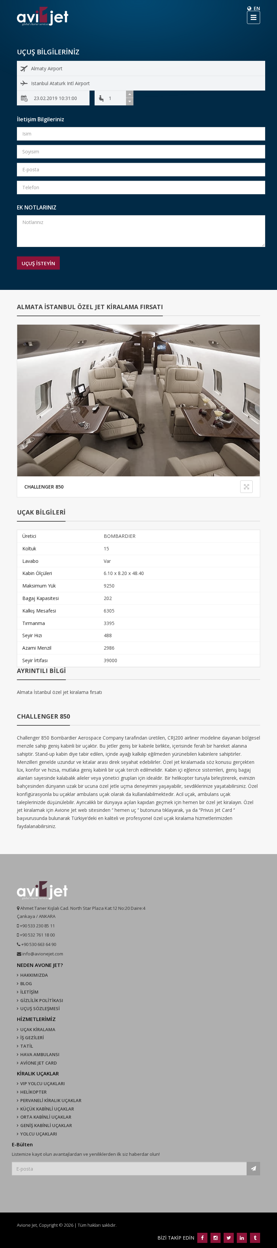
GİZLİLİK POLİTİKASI (41, 1000)
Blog (26, 983)
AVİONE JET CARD (38, 1063)
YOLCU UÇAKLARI (38, 1134)
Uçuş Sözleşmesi (40, 1008)
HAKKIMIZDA (34, 975)
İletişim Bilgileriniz (40, 119)
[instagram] (215, 1237)
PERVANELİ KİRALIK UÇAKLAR (50, 1100)
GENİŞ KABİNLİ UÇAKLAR (46, 1125)
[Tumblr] (254, 1237)
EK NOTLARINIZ (36, 207)
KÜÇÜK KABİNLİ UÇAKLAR (47, 1109)
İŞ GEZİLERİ (32, 1037)
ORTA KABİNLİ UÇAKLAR (45, 1117)
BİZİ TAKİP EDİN (176, 1237)
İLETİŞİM (29, 992)
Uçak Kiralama (37, 1029)
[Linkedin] (241, 1237)
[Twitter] (228, 1237)
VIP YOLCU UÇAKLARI (42, 1083)
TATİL (26, 1046)
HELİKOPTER (33, 1092)
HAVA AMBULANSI (39, 1054)
